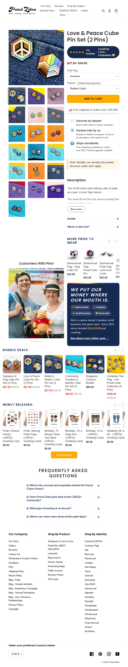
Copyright (13, 609)
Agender (89, 592)
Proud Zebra (114, 662)
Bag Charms (54, 557)
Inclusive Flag (92, 545)
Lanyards (52, 553)
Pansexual (90, 558)
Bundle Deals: (16, 350)
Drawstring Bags (56, 566)
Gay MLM (90, 584)
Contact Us (14, 554)
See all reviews (64, 455)
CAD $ (15, 654)
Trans (88, 571)
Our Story (14, 541)
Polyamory (90, 618)
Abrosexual (90, 588)
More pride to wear (80, 241)
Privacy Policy (16, 604)
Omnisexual (91, 614)
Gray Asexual (92, 622)
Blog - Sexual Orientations (22, 592)
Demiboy (89, 597)
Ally (87, 549)
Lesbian (89, 562)
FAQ (11, 567)
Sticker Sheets (55, 562)
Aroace (88, 627)
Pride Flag (72, 70)
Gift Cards (53, 579)
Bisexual (89, 554)
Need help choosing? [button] (90, 83)
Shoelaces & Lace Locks (60, 541)
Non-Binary (90, 567)
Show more (76, 209)
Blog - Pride (14, 580)
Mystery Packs (56, 574)
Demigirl (89, 601)
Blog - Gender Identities (20, 584)
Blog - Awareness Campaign (23, 588)
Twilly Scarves (55, 570)
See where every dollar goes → (90, 338)
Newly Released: (18, 404)
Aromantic (90, 580)
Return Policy (15, 575)
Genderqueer (91, 609)
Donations (14, 562)
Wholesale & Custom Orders (23, 558)
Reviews (13, 549)
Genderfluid (90, 605)
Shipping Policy (16, 571)
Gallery (12, 545)
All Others (90, 631)
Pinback (84, 83)
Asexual (89, 575)
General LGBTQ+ (94, 541)
